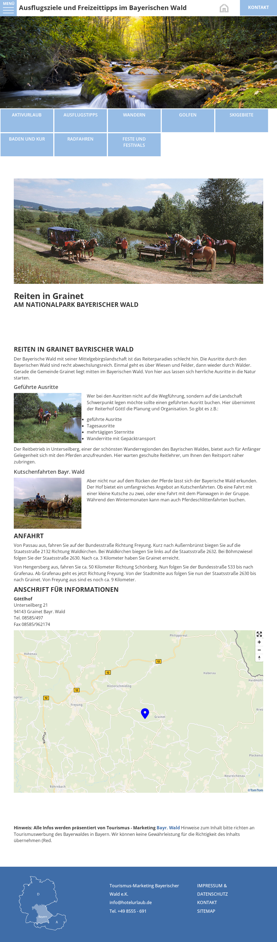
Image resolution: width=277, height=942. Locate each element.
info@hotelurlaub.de (131, 902)
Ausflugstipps (81, 115)
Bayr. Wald (168, 828)
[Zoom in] (259, 642)
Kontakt (207, 902)
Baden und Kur (27, 139)
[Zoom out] (259, 650)
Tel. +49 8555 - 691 (128, 911)
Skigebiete (241, 115)
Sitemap (206, 911)
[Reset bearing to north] (259, 658)
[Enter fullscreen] (259, 634)
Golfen (188, 115)
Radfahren (80, 139)
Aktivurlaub (27, 115)
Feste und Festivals (134, 142)
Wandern (134, 115)
